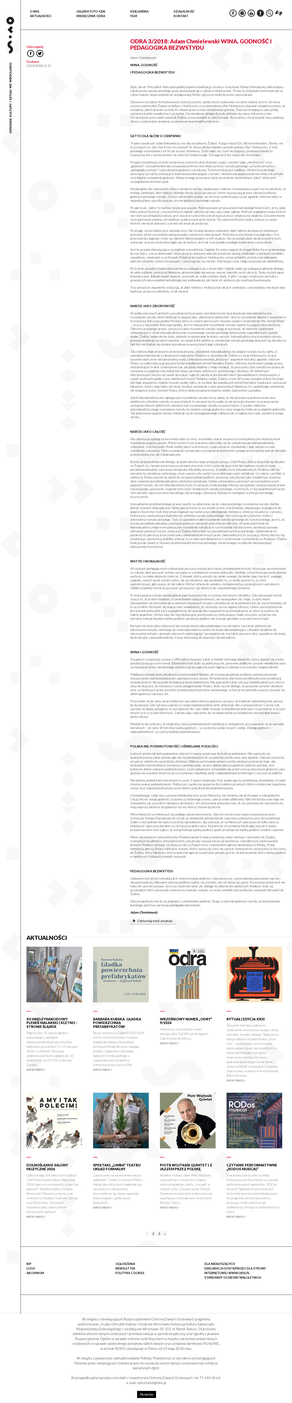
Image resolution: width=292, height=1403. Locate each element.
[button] (286, 47)
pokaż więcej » (35, 1069)
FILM (133, 16)
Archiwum (35, 1273)
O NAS (34, 11)
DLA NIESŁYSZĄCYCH (219, 1264)
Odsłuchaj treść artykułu (155, 921)
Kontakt (181, 16)
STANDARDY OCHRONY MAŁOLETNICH (232, 1277)
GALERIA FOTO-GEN (90, 11)
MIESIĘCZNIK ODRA (90, 16)
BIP (28, 1264)
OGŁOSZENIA (125, 1264)
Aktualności (40, 16)
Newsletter (125, 1268)
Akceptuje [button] (146, 1394)
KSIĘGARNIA (139, 11)
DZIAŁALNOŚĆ (184, 11)
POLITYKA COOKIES (129, 1273)
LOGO (30, 1268)
